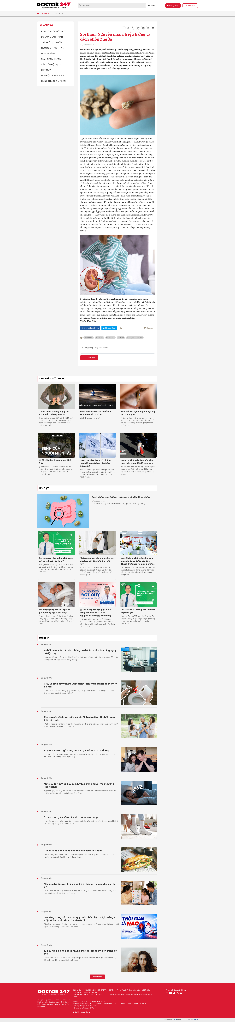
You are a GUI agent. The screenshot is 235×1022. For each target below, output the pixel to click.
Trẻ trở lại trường (52, 42)
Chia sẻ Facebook (91, 328)
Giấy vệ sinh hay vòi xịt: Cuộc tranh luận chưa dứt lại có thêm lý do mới (80, 685)
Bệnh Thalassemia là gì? (90, 418)
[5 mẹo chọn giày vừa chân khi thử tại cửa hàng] (139, 826)
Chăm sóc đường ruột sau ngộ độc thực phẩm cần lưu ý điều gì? (119, 503)
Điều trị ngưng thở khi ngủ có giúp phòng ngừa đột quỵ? (54, 611)
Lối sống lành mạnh (52, 37)
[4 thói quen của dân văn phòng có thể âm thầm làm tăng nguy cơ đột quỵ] (139, 659)
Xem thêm (97, 977)
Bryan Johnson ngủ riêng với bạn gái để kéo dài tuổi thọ (76, 750)
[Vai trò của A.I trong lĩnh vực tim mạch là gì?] (138, 594)
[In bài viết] (153, 28)
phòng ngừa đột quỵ (53, 31)
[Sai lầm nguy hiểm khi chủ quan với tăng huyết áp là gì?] (56, 543)
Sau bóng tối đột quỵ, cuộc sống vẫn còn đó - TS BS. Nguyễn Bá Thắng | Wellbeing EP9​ (96, 613)
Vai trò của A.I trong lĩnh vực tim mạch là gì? (138, 611)
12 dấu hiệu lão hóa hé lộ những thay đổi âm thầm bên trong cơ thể (80, 952)
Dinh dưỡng (48, 53)
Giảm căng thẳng (51, 59)
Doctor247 (110, 337)
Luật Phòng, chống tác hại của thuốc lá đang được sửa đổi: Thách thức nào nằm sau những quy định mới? (137, 561)
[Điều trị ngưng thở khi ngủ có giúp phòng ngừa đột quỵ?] (56, 594)
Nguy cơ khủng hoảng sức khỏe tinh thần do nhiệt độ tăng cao (137, 461)
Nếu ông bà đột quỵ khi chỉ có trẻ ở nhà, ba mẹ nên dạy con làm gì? (80, 885)
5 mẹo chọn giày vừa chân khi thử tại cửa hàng (71, 817)
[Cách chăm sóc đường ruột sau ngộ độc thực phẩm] (63, 511)
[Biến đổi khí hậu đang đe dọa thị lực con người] (138, 396)
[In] (120, 328)
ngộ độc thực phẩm (52, 48)
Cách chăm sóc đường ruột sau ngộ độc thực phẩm (121, 497)
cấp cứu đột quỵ (51, 64)
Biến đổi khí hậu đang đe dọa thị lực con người (138, 413)
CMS (177, 1020)
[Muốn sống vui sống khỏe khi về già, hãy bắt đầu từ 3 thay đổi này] (97, 543)
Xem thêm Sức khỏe (51, 378)
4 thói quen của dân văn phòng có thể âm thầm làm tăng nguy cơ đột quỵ (80, 652)
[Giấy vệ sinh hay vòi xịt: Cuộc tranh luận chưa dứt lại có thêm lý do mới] (139, 692)
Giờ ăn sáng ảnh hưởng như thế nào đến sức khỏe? (73, 850)
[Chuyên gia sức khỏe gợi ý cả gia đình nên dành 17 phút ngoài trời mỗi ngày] (139, 726)
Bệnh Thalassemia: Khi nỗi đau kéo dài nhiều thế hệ (96, 413)
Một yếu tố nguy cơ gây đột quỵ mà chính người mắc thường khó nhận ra (79, 785)
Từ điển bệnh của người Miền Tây (55, 461)
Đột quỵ (46, 70)
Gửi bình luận (89, 357)
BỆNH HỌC (47, 13)
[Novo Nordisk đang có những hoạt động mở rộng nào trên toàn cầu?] (97, 445)
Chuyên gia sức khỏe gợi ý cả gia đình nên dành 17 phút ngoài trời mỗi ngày (79, 718)
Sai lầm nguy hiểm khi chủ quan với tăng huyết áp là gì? (56, 559)
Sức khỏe (59, 13)
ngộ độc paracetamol (54, 75)
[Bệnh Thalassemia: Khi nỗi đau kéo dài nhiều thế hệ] (97, 396)
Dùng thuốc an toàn (53, 81)
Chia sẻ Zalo (110, 328)
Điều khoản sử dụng (81, 1012)
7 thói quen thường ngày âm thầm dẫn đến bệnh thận (54, 413)
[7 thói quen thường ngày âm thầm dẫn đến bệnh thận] (56, 396)
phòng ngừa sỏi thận (135, 337)
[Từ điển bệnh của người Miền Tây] (56, 445)
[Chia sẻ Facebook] (143, 28)
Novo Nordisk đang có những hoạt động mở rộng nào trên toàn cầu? (95, 463)
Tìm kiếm (151, 6)
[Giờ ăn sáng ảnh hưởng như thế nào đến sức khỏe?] (139, 859)
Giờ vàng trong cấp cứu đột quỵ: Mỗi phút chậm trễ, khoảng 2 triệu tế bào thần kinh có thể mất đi (79, 919)
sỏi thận (121, 337)
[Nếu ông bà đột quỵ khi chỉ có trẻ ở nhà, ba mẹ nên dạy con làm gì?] (139, 893)
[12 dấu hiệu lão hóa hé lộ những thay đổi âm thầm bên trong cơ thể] (139, 960)
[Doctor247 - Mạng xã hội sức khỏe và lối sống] (54, 5)
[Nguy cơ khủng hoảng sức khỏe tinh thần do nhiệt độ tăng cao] (138, 445)
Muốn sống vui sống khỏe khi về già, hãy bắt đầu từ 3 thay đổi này (97, 561)
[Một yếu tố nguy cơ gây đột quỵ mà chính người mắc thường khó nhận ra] (139, 793)
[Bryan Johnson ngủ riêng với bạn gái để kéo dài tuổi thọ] (139, 759)
